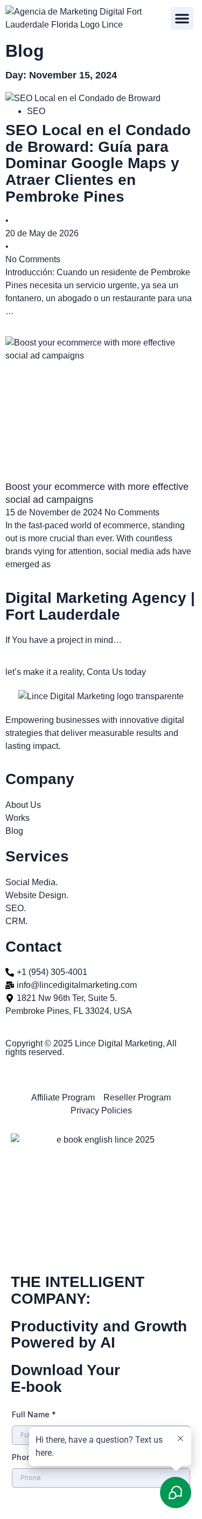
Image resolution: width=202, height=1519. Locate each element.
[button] (182, 18)
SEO (36, 111)
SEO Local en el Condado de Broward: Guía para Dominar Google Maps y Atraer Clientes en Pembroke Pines (98, 163)
